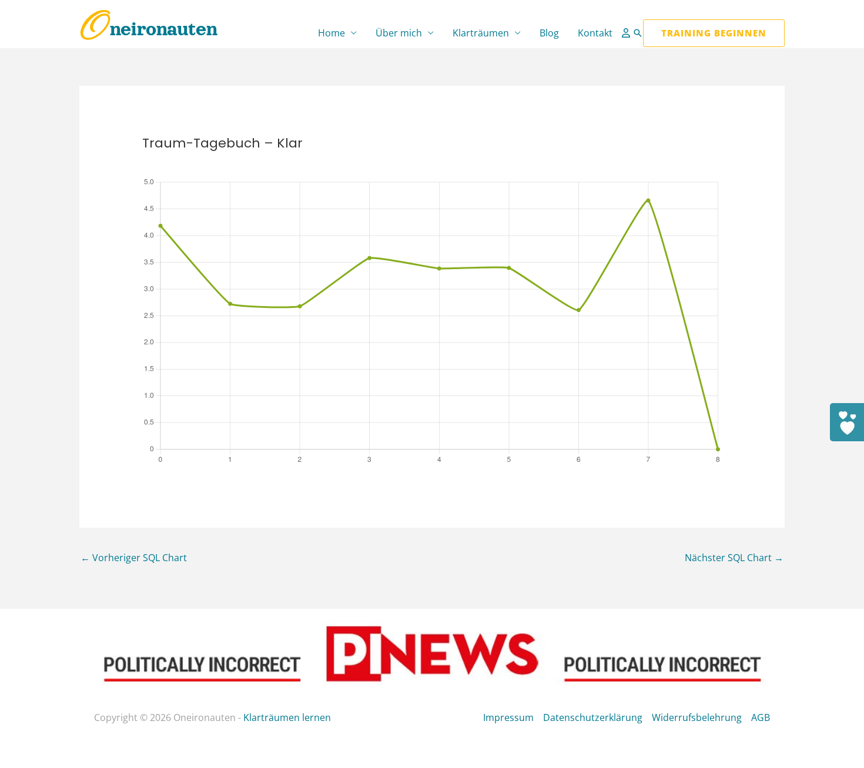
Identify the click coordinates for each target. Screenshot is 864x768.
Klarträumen (481, 32)
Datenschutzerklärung (592, 717)
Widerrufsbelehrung (697, 717)
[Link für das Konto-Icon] (627, 33)
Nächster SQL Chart (734, 557)
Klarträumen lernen (287, 717)
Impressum (508, 717)
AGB (760, 717)
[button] (637, 33)
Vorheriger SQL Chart (134, 557)
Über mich (399, 32)
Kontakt (595, 32)
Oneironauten (148, 29)
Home (331, 32)
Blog (549, 32)
